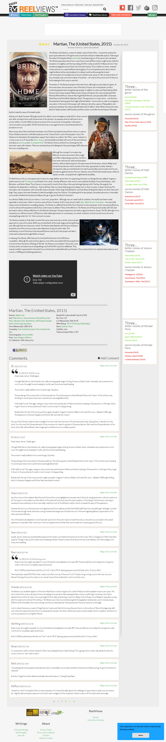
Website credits (46, 738)
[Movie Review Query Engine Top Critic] (45, 712)
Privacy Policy (46, 730)
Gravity (41, 140)
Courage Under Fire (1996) (136, 184)
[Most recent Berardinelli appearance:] (58, 712)
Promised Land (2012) (134, 200)
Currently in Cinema (77, 15)
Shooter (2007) (131, 340)
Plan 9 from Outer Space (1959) (138, 122)
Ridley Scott (20, 315)
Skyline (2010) (131, 125)
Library (96, 717)
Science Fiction (67, 326)
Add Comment (109, 358)
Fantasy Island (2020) (134, 356)
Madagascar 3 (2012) (134, 274)
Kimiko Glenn (79, 5)
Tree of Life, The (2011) (134, 259)
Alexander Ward (98, 5)
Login (153, 15)
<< (54, 701)
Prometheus (100, 202)
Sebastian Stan (19, 321)
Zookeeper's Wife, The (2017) (137, 281)
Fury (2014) (130, 333)
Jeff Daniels (40, 321)
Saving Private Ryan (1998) (136, 177)
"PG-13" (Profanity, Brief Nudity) (78, 323)
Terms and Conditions (46, 732)
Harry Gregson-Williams (22, 337)
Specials (21, 735)
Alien (82, 202)
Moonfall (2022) (132, 118)
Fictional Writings (21, 730)
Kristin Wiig (18, 323)
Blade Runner (89, 202)
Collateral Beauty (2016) (135, 359)
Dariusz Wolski (27, 334)
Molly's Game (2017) (133, 262)
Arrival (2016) (130, 97)
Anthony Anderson (67, 5)
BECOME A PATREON (121, 15)
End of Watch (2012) (133, 337)
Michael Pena (41, 318)
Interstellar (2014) (132, 181)
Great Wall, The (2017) (134, 203)
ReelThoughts (41, 15)
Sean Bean (27, 323)
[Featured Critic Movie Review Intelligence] (32, 712)
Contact (46, 735)
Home (14, 15)
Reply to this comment (108, 365)
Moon (36, 140)
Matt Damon (17, 318)
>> (74, 701)
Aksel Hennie (30, 321)
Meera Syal (88, 5)
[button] (135, 729)
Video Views (26, 15)
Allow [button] (140, 735)
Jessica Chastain (29, 318)
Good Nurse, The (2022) (135, 278)
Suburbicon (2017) (132, 196)
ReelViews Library (99, 15)
